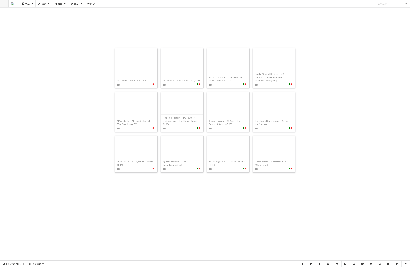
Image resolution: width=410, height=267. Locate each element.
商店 (92, 3)
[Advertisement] (205, 22)
